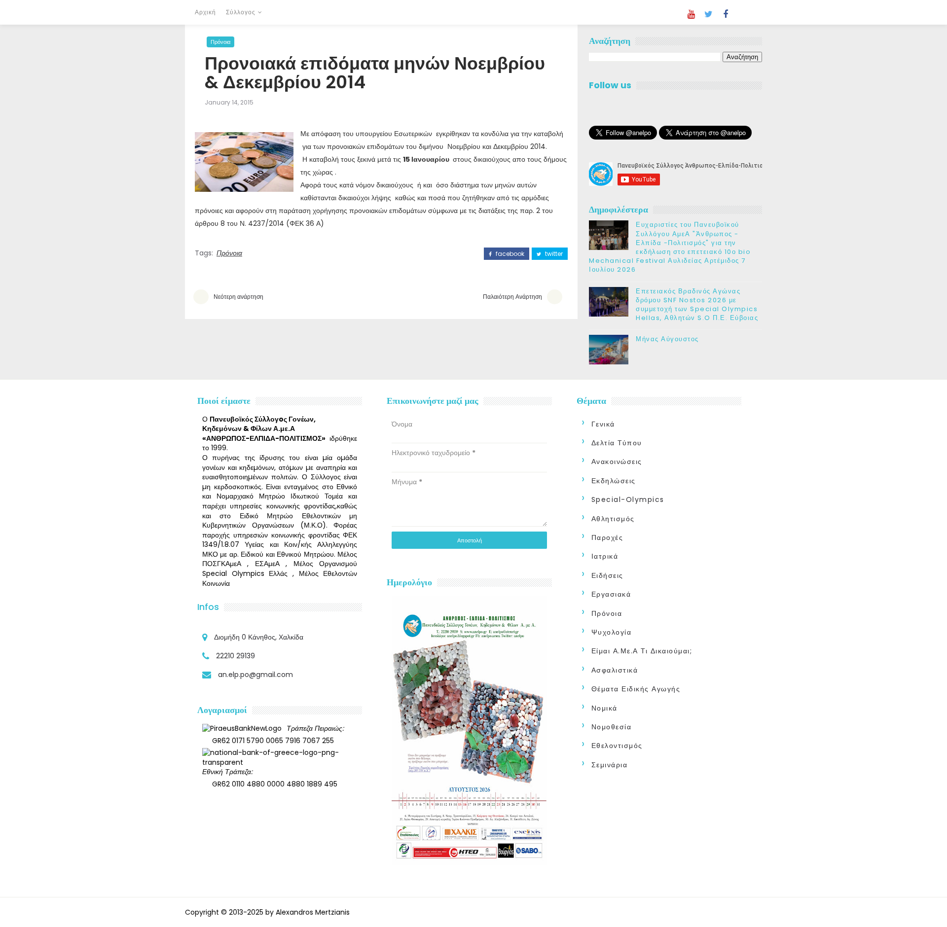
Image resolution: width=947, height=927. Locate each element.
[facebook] (725, 14)
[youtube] (691, 14)
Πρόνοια (220, 42)
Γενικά (603, 424)
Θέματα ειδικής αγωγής (636, 689)
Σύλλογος (240, 12)
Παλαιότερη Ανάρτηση (512, 296)
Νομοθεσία (611, 727)
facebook (509, 253)
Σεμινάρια (609, 765)
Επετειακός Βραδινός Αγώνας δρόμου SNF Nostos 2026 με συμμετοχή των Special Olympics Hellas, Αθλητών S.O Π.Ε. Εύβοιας (697, 304)
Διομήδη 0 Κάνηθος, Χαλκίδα (258, 637)
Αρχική (205, 12)
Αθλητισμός (613, 519)
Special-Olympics (627, 499)
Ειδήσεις (607, 575)
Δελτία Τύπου (616, 443)
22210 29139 (235, 656)
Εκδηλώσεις (613, 481)
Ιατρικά (605, 556)
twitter (553, 253)
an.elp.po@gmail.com (255, 674)
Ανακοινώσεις (616, 461)
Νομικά (604, 708)
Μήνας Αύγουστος (667, 339)
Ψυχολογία (611, 632)
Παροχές (607, 537)
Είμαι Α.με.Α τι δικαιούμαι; (641, 651)
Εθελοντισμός (617, 745)
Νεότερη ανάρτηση (238, 296)
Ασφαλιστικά (614, 670)
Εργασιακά (611, 594)
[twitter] (708, 14)
